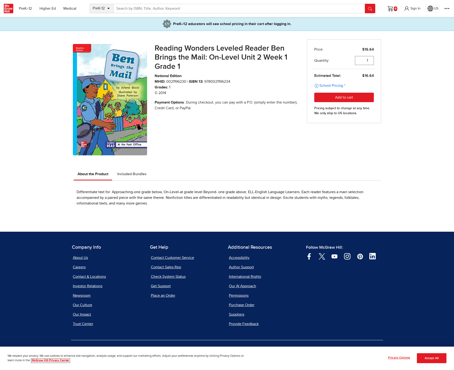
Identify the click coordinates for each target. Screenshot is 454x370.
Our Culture (82, 305)
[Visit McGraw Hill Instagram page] (347, 256)
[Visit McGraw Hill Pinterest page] (360, 256)
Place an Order (163, 295)
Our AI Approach (242, 286)
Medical (69, 8)
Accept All (432, 358)
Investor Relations (87, 286)
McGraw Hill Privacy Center (50, 360)
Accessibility (239, 258)
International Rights (245, 277)
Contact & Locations (89, 277)
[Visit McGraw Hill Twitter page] (322, 256)
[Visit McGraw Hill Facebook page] (309, 256)
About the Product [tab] (93, 174)
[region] (227, 358)
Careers (79, 267)
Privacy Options (399, 357)
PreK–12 (25, 8)
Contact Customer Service (172, 258)
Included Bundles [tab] (132, 174)
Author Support (241, 267)
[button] (412, 8)
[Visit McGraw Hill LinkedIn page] (372, 256)
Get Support (161, 286)
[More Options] (447, 8)
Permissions (239, 295)
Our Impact (82, 314)
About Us (80, 258)
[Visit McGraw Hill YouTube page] (334, 256)
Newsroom (82, 295)
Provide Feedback (244, 324)
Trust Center (83, 324)
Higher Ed (47, 8)
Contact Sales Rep (166, 267)
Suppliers (236, 314)
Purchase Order (241, 305)
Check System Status (168, 277)
